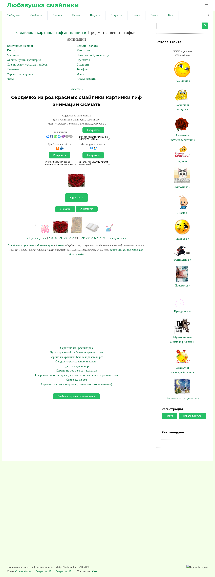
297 (98, 238)
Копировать (93, 130)
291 (66, 238)
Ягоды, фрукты (86, 78)
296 (93, 238)
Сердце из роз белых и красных (76, 370)
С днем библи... (24, 571)
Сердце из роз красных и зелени (76, 361)
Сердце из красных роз (76, 366)
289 (56, 238)
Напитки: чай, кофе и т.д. (93, 55)
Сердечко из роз (76, 379)
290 (61, 238)
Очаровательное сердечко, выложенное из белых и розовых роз (76, 375)
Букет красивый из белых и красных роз (76, 352)
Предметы (83, 59)
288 (50, 238)
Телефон (82, 69)
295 (88, 238)
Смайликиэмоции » (182, 107)
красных (137, 249)
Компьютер (84, 50)
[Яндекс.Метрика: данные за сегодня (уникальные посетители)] (197, 567)
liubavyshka (76, 254)
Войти (169, 416)
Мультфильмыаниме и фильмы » (182, 339)
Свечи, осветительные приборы (27, 64)
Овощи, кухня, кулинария (24, 59)
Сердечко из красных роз (76, 347)
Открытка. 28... (44, 571)
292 (71, 238)
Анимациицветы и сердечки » (182, 137)
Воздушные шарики (20, 45)
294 (83, 238)
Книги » (76, 89)
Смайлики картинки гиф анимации (30, 245)
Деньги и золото (87, 45)
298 (104, 238)
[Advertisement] (76, 301)
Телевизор (13, 69)
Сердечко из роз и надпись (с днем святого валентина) (76, 384)
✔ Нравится (86, 209)
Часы (10, 78)
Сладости (83, 64)
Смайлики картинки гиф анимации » (51, 32)
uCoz (94, 571)
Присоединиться (192, 416)
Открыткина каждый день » (182, 370)
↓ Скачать (65, 209)
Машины (13, 55)
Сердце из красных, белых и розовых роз (76, 357)
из (123, 249)
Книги (11, 50)
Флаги (80, 74)
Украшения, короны (20, 74)
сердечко (115, 249)
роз (128, 249)
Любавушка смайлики (43, 5)
